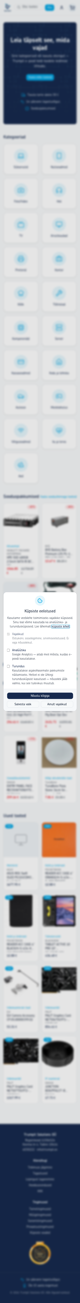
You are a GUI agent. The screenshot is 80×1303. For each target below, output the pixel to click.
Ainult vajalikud (57, 704)
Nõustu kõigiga (40, 695)
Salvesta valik (23, 704)
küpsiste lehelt (61, 626)
